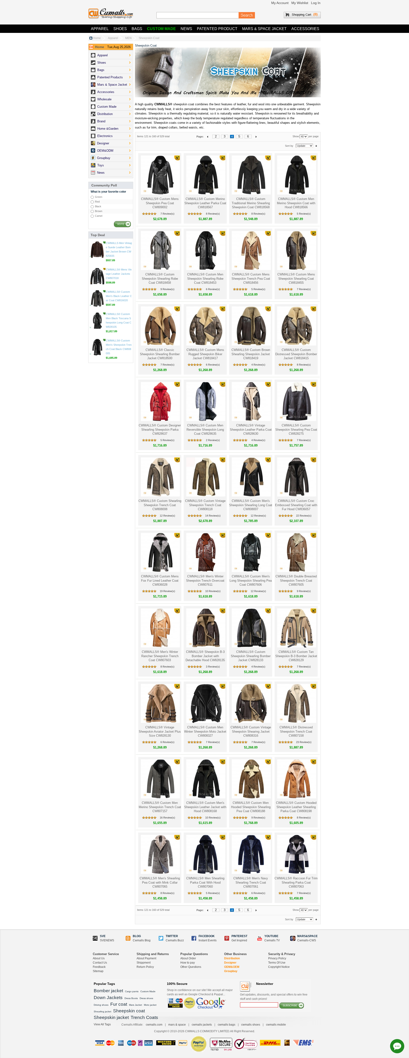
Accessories (305, 29)
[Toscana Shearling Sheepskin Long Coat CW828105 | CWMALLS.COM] (97, 347)
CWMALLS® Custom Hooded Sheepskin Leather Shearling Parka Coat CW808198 (296, 807)
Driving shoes (101, 1005)
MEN (128, 38)
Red (97, 201)
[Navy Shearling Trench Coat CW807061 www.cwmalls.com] (251, 854)
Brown (98, 211)
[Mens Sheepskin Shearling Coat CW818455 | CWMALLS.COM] (296, 250)
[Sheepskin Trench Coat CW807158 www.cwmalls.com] (296, 703)
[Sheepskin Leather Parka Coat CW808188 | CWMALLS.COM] (251, 779)
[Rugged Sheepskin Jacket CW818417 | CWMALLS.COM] (205, 326)
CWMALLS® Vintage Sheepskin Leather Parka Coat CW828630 (251, 429)
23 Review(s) (303, 742)
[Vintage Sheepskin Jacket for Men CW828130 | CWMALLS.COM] (160, 703)
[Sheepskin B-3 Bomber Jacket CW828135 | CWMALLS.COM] (205, 628)
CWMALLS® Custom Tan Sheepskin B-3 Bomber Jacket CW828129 (296, 656)
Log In (315, 3)
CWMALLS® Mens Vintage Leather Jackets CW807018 (119, 300)
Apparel (100, 29)
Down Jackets (108, 997)
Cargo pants (131, 991)
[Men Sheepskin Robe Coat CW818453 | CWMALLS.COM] (205, 250)
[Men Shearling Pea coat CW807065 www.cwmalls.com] (160, 854)
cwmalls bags (226, 1024)
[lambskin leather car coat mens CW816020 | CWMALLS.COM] (97, 325)
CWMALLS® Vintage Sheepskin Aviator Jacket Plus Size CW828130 (160, 731)
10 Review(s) (213, 591)
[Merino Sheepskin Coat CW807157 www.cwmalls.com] (160, 779)
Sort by (289, 145)
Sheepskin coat (129, 1010)
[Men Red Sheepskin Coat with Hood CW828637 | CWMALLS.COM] (160, 401)
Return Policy (145, 967)
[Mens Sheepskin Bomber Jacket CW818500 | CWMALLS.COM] (160, 326)
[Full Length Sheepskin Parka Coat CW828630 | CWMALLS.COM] (251, 401)
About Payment (146, 958)
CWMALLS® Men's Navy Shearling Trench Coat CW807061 (250, 882)
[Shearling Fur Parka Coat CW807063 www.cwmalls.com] (296, 854)
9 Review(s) (167, 289)
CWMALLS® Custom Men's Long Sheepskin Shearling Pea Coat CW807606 (251, 580)
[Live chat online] (397, 1046)
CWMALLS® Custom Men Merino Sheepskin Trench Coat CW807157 (160, 807)
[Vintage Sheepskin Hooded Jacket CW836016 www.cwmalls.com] (97, 249)
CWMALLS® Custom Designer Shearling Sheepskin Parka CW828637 (160, 429)
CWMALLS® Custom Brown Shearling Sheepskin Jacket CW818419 (250, 354)
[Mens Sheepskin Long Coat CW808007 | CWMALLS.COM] (251, 477)
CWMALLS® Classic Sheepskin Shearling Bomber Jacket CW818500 (160, 354)
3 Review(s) (213, 666)
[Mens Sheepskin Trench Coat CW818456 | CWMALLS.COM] (251, 250)
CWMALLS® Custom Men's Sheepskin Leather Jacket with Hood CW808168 (205, 807)
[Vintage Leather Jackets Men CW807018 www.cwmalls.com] (97, 302)
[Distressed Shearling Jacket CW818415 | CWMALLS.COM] (296, 326)
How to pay (187, 962)
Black (98, 206)
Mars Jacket (135, 1005)
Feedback (99, 967)
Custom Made (161, 29)
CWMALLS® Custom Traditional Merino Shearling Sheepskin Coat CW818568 (251, 203)
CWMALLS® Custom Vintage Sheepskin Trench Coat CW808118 (205, 505)
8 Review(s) (213, 213)
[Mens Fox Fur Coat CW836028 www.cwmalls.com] (160, 552)
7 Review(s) (167, 213)
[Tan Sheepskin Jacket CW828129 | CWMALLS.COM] (296, 628)
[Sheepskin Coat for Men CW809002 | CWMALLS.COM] (160, 175)
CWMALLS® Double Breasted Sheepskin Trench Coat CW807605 (296, 580)
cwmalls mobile (276, 1024)
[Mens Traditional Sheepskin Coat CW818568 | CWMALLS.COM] (251, 175)
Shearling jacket (102, 1011)
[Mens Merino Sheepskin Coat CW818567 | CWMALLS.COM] (205, 175)
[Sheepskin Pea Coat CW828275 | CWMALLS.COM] (296, 401)
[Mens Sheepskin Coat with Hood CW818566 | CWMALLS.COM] (296, 175)
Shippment (144, 962)
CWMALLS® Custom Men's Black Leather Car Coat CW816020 (119, 322)
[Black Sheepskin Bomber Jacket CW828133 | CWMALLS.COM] (251, 628)
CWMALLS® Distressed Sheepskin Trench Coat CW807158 (296, 731)
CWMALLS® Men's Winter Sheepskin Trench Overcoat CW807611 (205, 580)
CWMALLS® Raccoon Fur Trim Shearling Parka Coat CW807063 (296, 882)
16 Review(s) (167, 817)
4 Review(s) (258, 364)
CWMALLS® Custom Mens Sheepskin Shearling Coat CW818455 (296, 278)
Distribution (232, 958)
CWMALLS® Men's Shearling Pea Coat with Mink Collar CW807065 (160, 882)
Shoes (120, 29)
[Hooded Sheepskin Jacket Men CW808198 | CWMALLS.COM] (296, 779)
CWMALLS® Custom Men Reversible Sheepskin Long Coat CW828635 (205, 429)
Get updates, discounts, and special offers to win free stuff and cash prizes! (273, 996)
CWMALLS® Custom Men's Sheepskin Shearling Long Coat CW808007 (250, 505)
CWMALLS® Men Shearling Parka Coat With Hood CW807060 (205, 882)
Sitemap (98, 971)
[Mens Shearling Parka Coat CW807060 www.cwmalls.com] (205, 854)
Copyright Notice (279, 967)
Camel (98, 215)
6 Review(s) (213, 289)
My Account (280, 3)
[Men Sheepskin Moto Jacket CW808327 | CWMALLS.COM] (205, 703)
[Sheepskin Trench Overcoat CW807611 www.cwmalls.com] (205, 552)
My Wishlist (299, 3)
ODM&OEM (231, 967)
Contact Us (100, 962)
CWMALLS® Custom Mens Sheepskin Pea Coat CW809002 (160, 203)
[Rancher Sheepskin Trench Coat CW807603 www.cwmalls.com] (160, 628)
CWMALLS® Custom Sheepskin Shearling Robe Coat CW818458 (160, 278)
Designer (230, 962)
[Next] (256, 136)
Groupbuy (230, 971)
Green (98, 196)
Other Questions (190, 967)
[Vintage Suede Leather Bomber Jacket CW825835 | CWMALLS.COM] (97, 276)
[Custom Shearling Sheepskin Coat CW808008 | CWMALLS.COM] (160, 477)
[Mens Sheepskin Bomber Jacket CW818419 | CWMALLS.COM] (251, 326)
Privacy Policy (277, 958)
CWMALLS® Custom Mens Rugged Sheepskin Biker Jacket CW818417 (205, 354)
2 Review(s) (213, 440)
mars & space (177, 1024)
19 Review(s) (167, 591)
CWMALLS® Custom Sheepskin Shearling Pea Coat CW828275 (296, 429)
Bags (137, 29)
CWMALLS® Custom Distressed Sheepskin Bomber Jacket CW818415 (296, 354)
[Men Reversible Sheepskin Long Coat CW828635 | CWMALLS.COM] (205, 401)
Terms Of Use (276, 962)
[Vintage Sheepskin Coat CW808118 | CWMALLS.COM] (205, 477)
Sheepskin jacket (111, 1017)
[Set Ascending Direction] (316, 145)
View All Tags (102, 1024)
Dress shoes (146, 998)
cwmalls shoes (250, 1024)
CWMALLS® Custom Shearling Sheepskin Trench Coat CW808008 (159, 505)
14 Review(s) (213, 515)
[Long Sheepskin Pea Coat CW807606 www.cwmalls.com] (251, 552)
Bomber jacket (108, 990)
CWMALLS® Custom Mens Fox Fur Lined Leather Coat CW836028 (160, 580)
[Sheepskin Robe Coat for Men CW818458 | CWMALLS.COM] (160, 250)
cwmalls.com (154, 1024)
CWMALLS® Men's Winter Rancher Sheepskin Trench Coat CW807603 (159, 656)
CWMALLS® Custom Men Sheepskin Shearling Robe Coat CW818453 (205, 278)
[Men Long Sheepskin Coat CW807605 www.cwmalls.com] (296, 552)
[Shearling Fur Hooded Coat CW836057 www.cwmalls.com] (296, 477)
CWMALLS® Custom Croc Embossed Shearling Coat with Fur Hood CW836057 (296, 505)
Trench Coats (144, 1017)
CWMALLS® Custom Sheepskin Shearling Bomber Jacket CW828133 (251, 656)
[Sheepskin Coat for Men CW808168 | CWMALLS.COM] (205, 779)
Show (296, 136)
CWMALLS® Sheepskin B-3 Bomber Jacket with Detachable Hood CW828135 (205, 656)
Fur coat (118, 1004)
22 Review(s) (303, 515)
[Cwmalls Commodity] (110, 13)
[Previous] (208, 136)
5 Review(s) (304, 213)
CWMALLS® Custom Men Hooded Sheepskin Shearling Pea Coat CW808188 (251, 807)
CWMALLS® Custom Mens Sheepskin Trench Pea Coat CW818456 (250, 278)
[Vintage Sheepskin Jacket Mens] (251, 703)
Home (97, 38)
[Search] (247, 15)
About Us (99, 958)
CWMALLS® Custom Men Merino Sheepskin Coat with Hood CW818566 (296, 203)
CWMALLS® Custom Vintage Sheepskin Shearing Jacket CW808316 (251, 731)
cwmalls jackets (202, 1024)
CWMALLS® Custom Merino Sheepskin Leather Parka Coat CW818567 (205, 203)
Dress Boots (131, 998)
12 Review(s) (167, 515)
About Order (188, 958)
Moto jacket (150, 1005)
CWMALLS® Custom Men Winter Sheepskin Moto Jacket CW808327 (205, 731)
